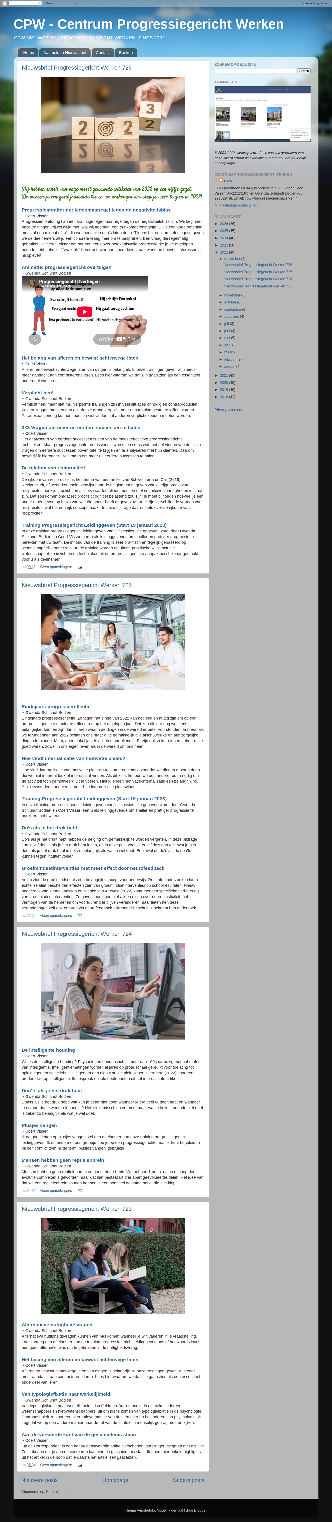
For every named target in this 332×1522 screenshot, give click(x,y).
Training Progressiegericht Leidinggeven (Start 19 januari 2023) (94, 525)
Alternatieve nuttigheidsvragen (57, 1324)
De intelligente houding (48, 1050)
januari (230, 366)
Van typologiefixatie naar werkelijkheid (66, 1394)
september (233, 309)
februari (230, 359)
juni (227, 331)
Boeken (126, 52)
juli (227, 324)
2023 (224, 245)
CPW (228, 181)
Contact (103, 52)
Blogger (200, 1510)
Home (28, 52)
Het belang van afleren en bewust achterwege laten (80, 357)
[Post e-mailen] (79, 567)
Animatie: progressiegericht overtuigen (67, 267)
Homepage (115, 1480)
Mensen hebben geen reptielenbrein (63, 1160)
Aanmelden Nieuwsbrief (64, 52)
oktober (230, 302)
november (232, 295)
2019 (224, 390)
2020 (224, 383)
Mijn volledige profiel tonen (236, 205)
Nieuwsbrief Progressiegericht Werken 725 (77, 585)
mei (227, 338)
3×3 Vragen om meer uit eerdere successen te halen (81, 427)
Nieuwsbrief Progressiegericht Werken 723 (77, 1208)
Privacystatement (228, 410)
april (228, 345)
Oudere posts (188, 1480)
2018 (224, 397)
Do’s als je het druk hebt (49, 827)
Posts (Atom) (56, 1491)
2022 (224, 252)
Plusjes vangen (39, 1125)
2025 (224, 231)
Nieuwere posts (39, 1480)
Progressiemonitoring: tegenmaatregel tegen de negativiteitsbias (96, 209)
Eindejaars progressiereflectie (56, 706)
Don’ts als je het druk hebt (52, 1090)
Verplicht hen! (38, 392)
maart (229, 352)
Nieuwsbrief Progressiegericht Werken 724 (77, 933)
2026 (224, 224)
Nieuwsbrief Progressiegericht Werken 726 (77, 67)
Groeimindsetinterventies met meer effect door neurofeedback (93, 868)
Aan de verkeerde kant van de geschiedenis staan (79, 1434)
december (232, 258)
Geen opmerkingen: (56, 567)
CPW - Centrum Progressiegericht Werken (149, 24)
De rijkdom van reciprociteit (53, 467)
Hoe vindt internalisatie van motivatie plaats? (73, 758)
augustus (232, 316)
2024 (224, 238)
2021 (224, 375)
